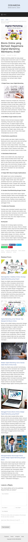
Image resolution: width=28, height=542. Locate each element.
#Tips (14, 252)
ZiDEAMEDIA (14, 5)
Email (22, 536)
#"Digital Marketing (11, 250)
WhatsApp (5, 247)
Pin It (11, 247)
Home (2, 19)
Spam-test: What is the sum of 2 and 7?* (10, 520)
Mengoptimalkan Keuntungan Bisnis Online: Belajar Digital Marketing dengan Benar (13, 458)
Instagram (17, 536)
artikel (7, 19)
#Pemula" (9, 252)
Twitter (19, 244)
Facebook (13, 244)
